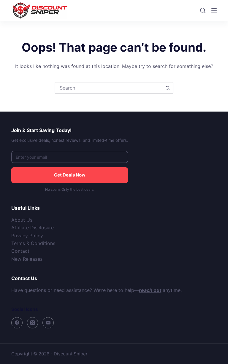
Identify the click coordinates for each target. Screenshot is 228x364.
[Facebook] (17, 322)
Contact (20, 251)
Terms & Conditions (33, 243)
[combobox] (108, 88)
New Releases (26, 259)
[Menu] (214, 10)
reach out (150, 290)
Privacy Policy (27, 236)
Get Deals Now (70, 175)
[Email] (48, 322)
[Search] (202, 10)
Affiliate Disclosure (32, 228)
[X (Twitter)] (32, 322)
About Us (21, 220)
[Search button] (167, 87)
